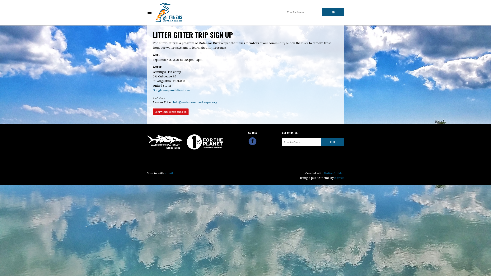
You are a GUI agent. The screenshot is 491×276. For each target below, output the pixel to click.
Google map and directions (171, 90)
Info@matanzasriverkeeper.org (195, 102)
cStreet (339, 178)
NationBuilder (334, 173)
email (169, 173)
